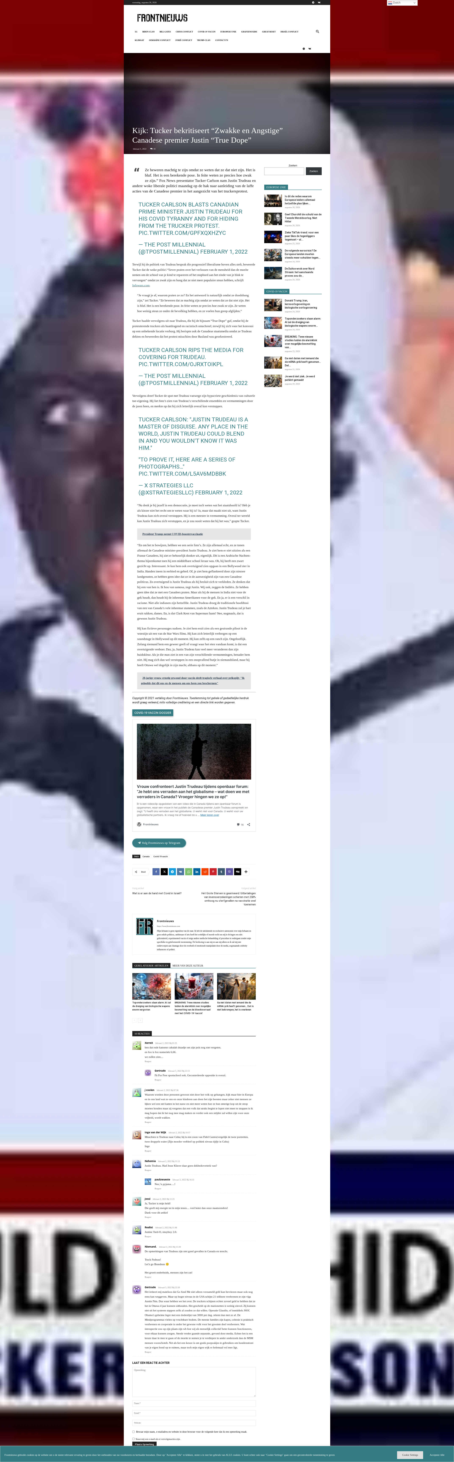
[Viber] (229, 871)
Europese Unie (228, 32)
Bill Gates (165, 32)
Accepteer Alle (437, 1455)
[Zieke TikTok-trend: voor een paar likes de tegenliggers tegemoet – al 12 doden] (273, 237)
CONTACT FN (221, 40)
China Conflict (184, 32)
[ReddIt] (205, 871)
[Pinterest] (213, 871)
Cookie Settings (410, 1455)
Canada (146, 856)
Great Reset (269, 32)
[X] (164, 871)
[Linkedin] (196, 871)
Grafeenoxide (249, 32)
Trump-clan (203, 40)
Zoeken (293, 165)
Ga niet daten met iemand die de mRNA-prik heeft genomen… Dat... (303, 362)
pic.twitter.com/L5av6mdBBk (182, 473)
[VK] (180, 871)
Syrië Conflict (183, 40)
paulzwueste (162, 1179)
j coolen (149, 1090)
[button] (317, 32)
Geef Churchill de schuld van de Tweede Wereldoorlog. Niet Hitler (303, 218)
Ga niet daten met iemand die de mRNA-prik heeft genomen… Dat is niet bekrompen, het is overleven (235, 1006)
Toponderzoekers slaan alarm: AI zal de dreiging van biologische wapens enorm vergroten (151, 1006)
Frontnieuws (165, 921)
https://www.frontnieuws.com (168, 926)
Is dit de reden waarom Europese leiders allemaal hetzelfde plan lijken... (300, 200)
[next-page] (140, 1020)
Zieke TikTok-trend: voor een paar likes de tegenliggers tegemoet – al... (302, 236)
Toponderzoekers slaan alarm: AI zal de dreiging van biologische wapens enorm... (303, 322)
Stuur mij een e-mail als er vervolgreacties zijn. (158, 1439)
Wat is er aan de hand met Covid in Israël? (157, 893)
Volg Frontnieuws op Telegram (160, 843)
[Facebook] (156, 871)
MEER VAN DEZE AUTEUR (188, 965)
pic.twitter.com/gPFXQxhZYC (182, 232)
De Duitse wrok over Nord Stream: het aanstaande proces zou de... (299, 272)
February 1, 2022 (224, 251)
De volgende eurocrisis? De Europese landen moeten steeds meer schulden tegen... (302, 254)
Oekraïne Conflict (159, 40)
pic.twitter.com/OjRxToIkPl (181, 364)
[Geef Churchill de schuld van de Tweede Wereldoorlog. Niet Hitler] (273, 219)
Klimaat (139, 40)
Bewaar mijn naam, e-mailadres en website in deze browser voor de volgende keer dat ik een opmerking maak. (191, 1431)
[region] (227, 1454)
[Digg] (237, 871)
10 (154, 149)
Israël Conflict (289, 32)
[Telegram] (313, 2)
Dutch (396, 2)
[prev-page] (134, 1020)
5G (136, 32)
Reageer (148, 1061)
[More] (246, 871)
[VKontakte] (319, 2)
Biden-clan (148, 32)
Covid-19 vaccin (206, 32)
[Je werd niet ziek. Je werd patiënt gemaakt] (273, 381)
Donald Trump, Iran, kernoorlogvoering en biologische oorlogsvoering (301, 304)
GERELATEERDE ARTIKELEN (151, 965)
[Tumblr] (221, 871)
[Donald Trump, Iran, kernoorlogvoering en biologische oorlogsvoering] (273, 305)
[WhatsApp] (188, 871)
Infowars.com (141, 285)
